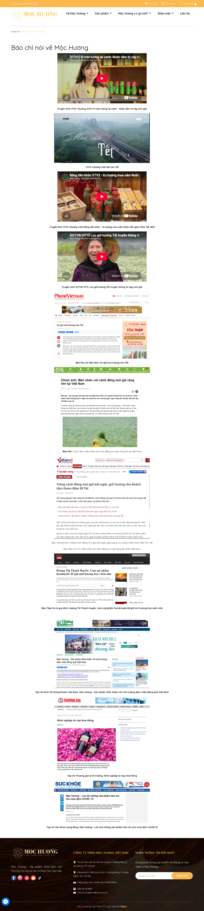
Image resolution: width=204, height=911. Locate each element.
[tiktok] (40, 877)
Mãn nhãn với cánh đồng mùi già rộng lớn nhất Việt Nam (111, 548)
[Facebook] (14, 877)
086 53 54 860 (30, 3)
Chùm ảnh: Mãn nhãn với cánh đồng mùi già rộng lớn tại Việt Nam (107, 451)
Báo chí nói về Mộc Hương (49, 47)
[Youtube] (27, 877)
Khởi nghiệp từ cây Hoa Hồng (120, 775)
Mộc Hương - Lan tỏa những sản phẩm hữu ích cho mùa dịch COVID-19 (118, 827)
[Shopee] (34, 877)
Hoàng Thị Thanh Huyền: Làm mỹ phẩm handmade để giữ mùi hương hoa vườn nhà (116, 608)
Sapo (123, 906)
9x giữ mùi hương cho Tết (114, 362)
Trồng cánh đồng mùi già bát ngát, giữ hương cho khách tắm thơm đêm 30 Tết (111, 542)
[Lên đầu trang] (198, 902)
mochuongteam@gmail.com (92, 892)
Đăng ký (182, 875)
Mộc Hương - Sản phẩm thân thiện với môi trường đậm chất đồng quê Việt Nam (124, 692)
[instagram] (21, 877)
